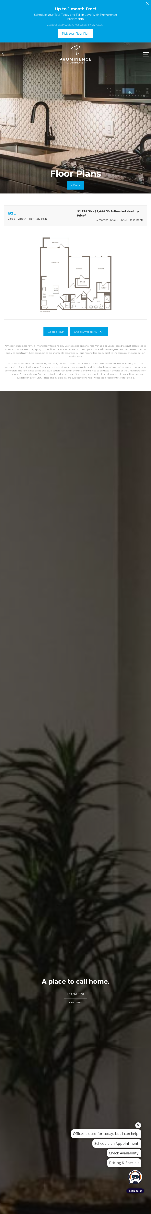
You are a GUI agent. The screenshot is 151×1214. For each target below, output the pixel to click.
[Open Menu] (146, 54)
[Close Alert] (147, 4)
